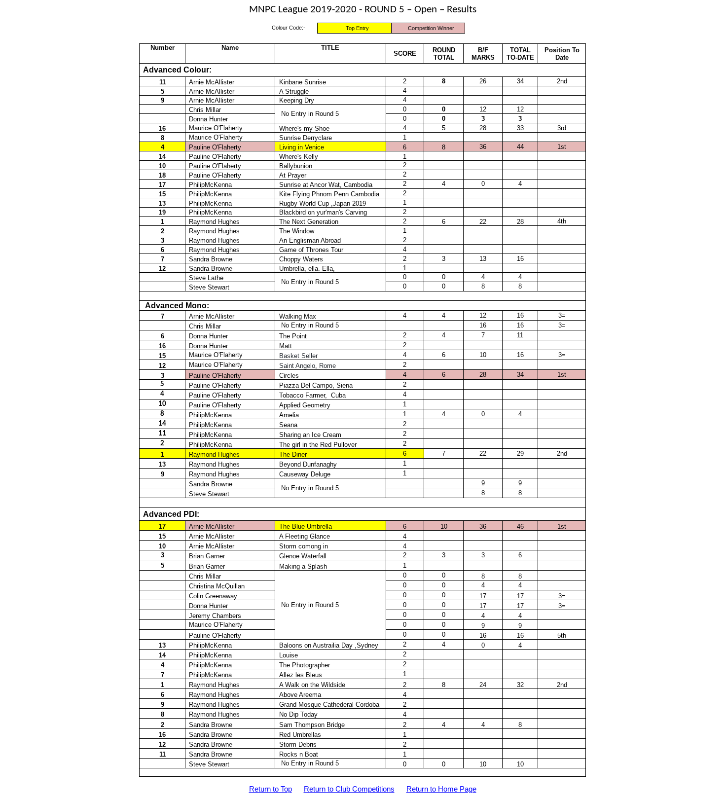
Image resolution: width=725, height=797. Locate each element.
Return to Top (270, 789)
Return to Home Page (441, 789)
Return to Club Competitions (349, 789)
